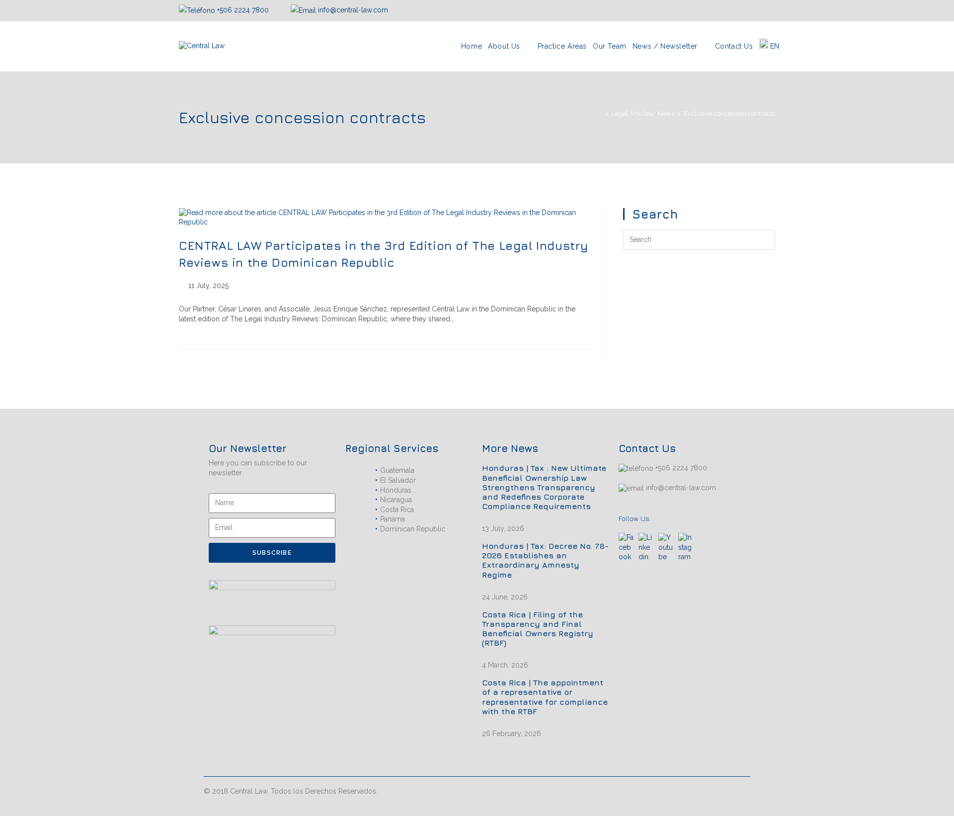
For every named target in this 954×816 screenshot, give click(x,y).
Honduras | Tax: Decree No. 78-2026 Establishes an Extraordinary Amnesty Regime (545, 560)
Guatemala (397, 470)
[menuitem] (769, 46)
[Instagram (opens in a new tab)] (748, 10)
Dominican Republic (412, 529)
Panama (392, 519)
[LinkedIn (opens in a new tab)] (760, 10)
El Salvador (398, 480)
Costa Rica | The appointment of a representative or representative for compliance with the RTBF (545, 697)
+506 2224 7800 (243, 10)
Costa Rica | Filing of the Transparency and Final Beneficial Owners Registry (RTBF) (537, 629)
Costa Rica (397, 510)
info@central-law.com (352, 10)
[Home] (599, 113)
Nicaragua (396, 500)
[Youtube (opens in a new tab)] (770, 10)
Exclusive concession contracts (729, 113)
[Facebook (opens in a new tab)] (736, 10)
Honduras (395, 490)
